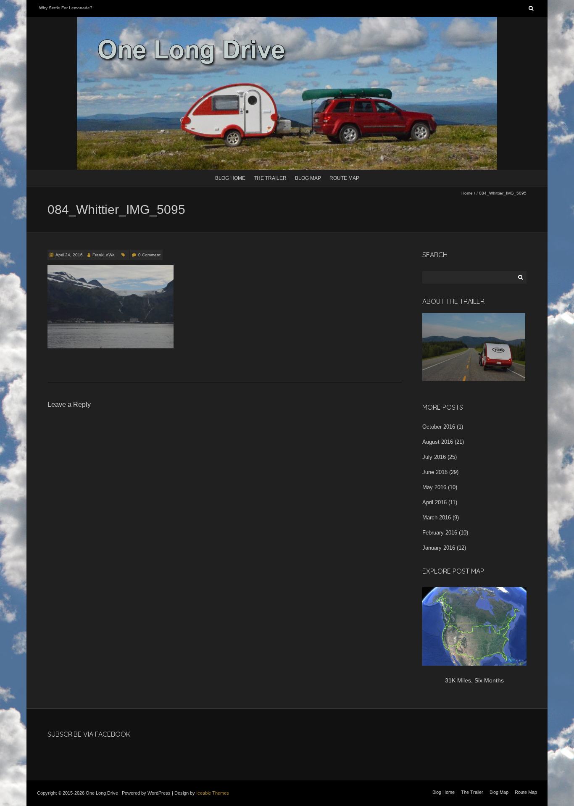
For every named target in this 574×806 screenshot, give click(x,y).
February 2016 (439, 532)
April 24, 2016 (69, 255)
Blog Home (230, 178)
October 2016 (438, 427)
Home (467, 193)
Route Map (344, 178)
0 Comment (149, 255)
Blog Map (308, 178)
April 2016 (434, 502)
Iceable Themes (212, 792)
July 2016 (434, 457)
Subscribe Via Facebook (88, 734)
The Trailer (270, 178)
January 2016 (438, 548)
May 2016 (434, 487)
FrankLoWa (103, 255)
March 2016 (436, 517)
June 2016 (435, 472)
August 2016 (437, 442)
